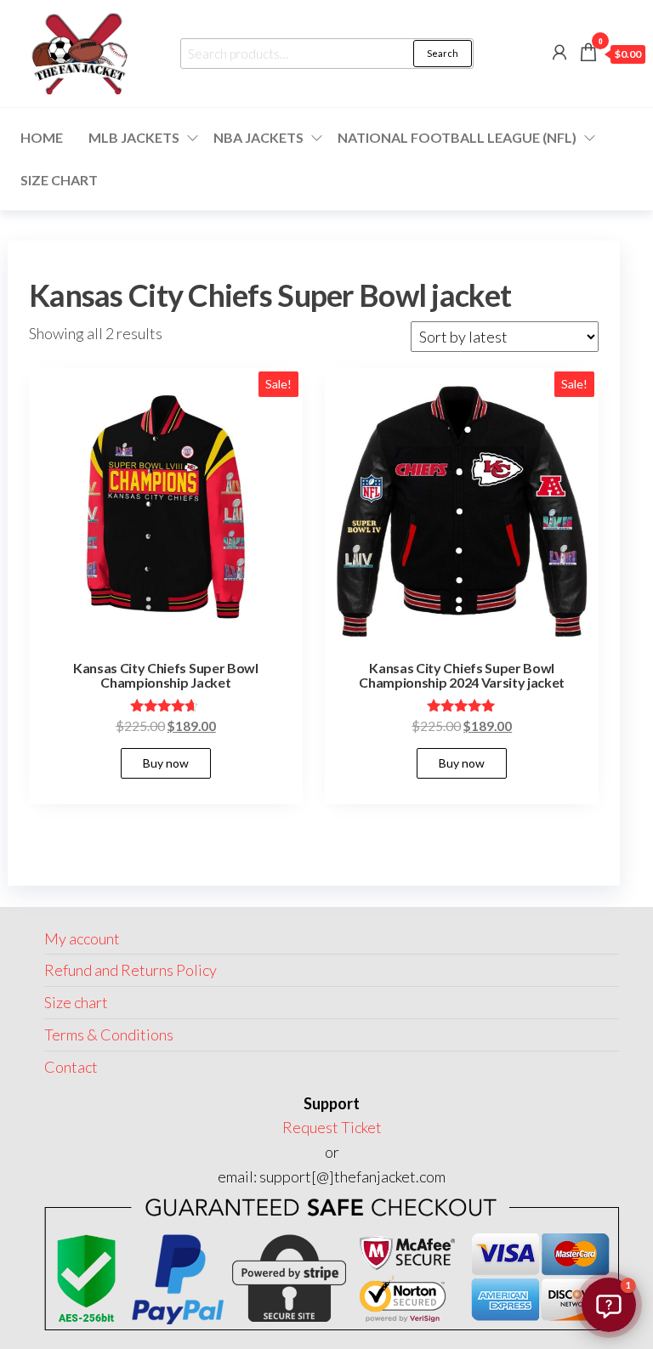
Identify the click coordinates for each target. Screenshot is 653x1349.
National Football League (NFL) (457, 137)
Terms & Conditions (108, 1034)
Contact (71, 1066)
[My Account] (559, 51)
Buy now (166, 763)
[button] (609, 1305)
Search (442, 53)
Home (41, 137)
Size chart (59, 180)
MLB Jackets (133, 137)
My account (82, 938)
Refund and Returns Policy (130, 970)
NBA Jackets (258, 137)
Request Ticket (332, 1127)
